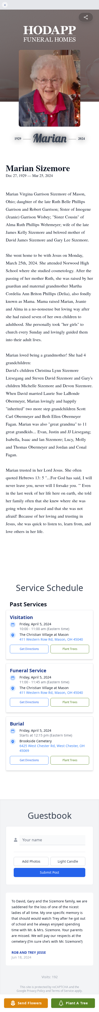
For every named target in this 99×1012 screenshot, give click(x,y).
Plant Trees (69, 649)
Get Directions (29, 649)
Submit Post (49, 872)
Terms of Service (62, 991)
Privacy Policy (36, 991)
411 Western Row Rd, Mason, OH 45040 (51, 639)
